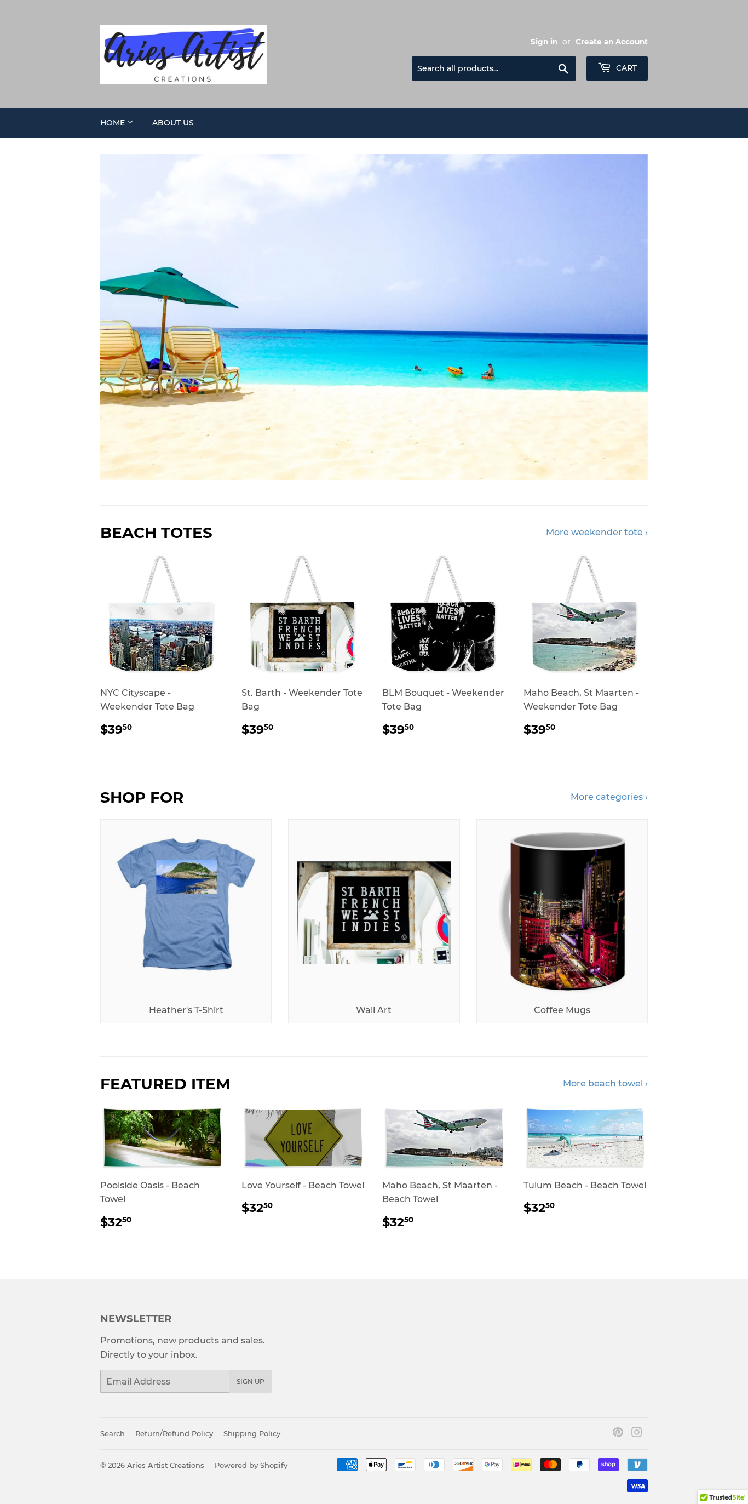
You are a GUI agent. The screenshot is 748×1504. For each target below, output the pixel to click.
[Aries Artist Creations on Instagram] (636, 1433)
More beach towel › (605, 1083)
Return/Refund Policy (174, 1433)
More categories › (609, 797)
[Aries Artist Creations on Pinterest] (618, 1433)
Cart (625, 68)
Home (113, 123)
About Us (173, 123)
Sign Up (250, 1381)
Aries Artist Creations (165, 1465)
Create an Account (612, 41)
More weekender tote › (597, 532)
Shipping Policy (251, 1433)
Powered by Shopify (251, 1465)
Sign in (544, 41)
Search (112, 1433)
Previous (123, 317)
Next (624, 317)
